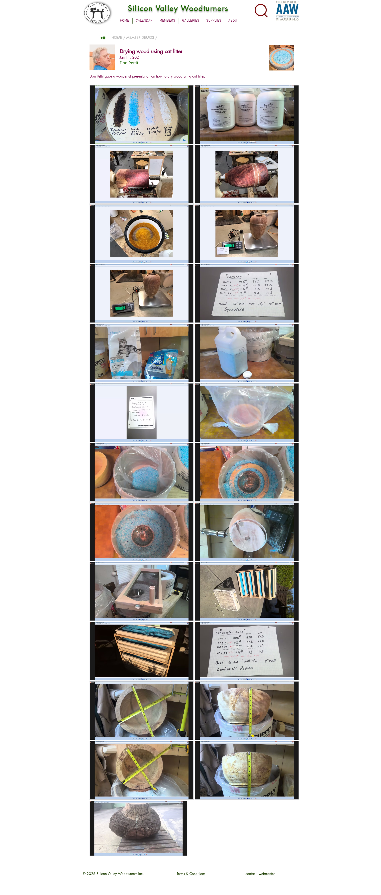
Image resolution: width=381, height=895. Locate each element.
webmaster (267, 873)
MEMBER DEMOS (140, 37)
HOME (117, 37)
